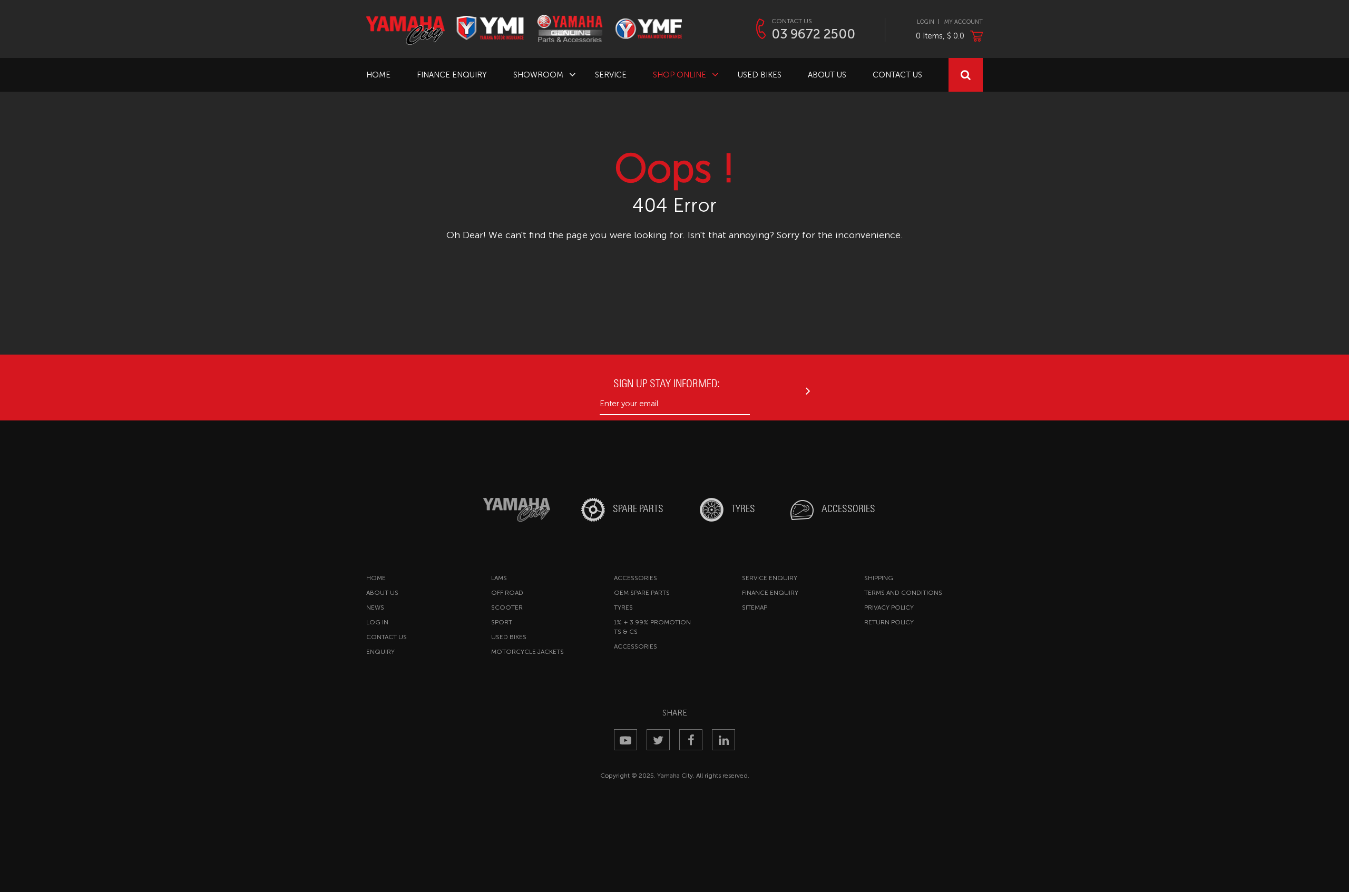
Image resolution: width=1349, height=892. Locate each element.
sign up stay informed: (666, 383)
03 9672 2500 (813, 34)
